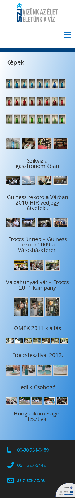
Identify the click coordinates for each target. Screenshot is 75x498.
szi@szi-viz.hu (31, 480)
